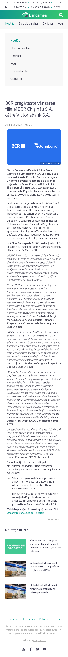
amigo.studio (39, 640)
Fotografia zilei (19, 71)
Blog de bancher (28, 23)
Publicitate (45, 619)
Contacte (58, 619)
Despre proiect (13, 619)
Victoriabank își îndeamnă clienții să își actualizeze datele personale (43, 589)
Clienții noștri (30, 619)
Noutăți (9, 23)
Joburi (61, 23)
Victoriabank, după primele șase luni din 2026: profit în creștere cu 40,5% (44, 566)
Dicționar (48, 23)
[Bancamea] (34, 14)
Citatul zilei (16, 79)
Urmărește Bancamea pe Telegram (25, 512)
